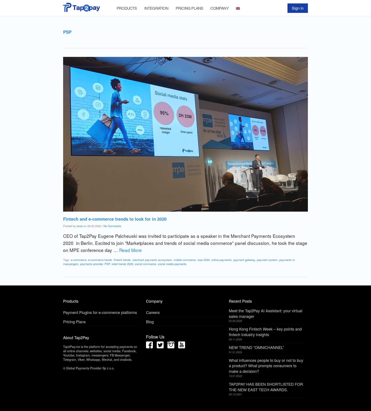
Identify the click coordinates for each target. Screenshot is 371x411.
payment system (267, 260)
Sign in (298, 8)
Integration (156, 8)
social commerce (145, 264)
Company (219, 8)
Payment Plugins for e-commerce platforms (100, 312)
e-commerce (78, 260)
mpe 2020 (203, 260)
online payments (221, 260)
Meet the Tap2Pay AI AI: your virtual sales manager (265, 313)
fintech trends (122, 260)
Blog (150, 321)
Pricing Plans (189, 8)
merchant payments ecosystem (152, 260)
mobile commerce (184, 260)
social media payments (172, 264)
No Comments (112, 226)
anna (80, 226)
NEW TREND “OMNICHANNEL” (256, 347)
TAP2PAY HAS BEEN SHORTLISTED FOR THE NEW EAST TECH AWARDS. (266, 386)
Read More (130, 250)
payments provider (91, 264)
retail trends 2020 (122, 264)
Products (127, 8)
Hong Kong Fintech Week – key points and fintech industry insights (265, 331)
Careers (153, 312)
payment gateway (244, 260)
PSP (107, 264)
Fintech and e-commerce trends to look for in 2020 (115, 219)
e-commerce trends (100, 260)
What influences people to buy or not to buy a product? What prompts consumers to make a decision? (266, 365)
